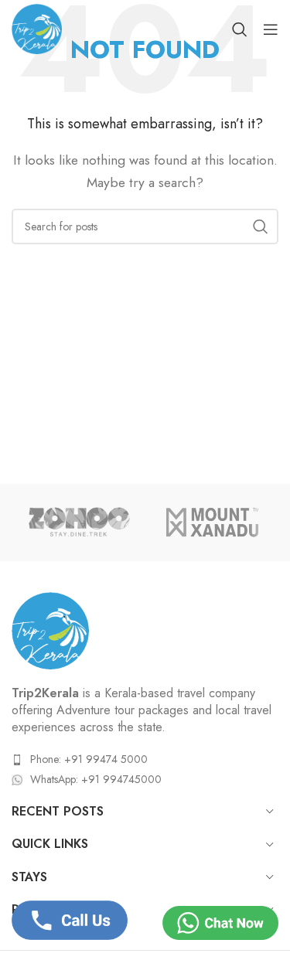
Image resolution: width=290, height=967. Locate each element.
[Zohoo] (78, 522)
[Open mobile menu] (270, 29)
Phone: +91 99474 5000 (89, 759)
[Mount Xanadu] (211, 522)
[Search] (239, 29)
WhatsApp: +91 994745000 (96, 779)
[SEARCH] (260, 226)
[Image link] (50, 629)
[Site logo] (37, 27)
